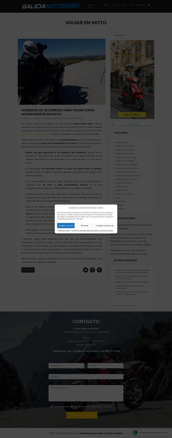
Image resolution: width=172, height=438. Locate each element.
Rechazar (84, 226)
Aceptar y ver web (66, 226)
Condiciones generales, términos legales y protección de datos (92, 230)
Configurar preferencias (105, 226)
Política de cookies (64, 230)
